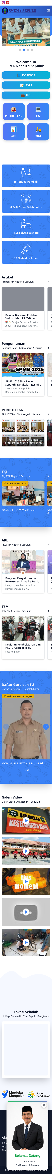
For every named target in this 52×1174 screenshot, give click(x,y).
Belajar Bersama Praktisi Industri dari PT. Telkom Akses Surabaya (21, 316)
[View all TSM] (48, 611)
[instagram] (3, 2)
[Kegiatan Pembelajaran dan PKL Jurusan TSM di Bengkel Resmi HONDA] (23, 628)
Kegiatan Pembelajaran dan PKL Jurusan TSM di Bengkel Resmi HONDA (23, 646)
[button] (19, 50)
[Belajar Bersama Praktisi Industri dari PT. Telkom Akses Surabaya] (23, 299)
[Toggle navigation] (48, 11)
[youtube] (7, 2)
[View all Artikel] (48, 281)
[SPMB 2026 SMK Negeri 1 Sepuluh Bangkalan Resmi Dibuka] (23, 365)
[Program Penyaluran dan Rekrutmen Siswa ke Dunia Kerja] (23, 562)
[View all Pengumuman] (48, 348)
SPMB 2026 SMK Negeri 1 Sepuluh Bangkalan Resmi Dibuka (22, 383)
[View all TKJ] (48, 476)
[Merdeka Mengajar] (13, 1094)
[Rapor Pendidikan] (39, 1094)
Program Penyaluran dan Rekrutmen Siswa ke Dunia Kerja (22, 580)
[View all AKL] (48, 544)
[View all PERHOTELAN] (48, 414)
